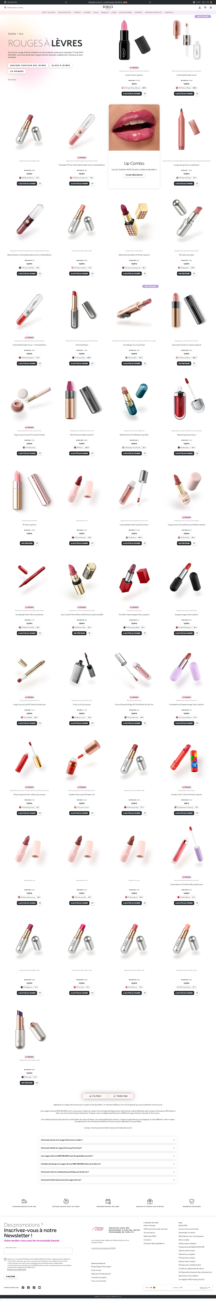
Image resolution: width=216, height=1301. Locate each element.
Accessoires (125, 12)
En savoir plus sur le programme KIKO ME (103, 1248)
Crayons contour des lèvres (28, 65)
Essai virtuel (96, 1270)
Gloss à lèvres (61, 65)
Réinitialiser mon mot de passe (191, 1236)
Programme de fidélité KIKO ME (191, 1247)
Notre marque (149, 1225)
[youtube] (39, 1287)
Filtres (96, 1096)
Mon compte (184, 1240)
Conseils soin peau (98, 1277)
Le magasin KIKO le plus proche (191, 1279)
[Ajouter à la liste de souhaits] (145, 94)
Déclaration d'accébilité (188, 1276)
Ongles (105, 12)
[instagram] (23, 1287)
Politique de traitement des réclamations (195, 1272)
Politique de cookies (187, 1258)
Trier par (122, 1096)
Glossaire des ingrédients (154, 1243)
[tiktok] (34, 1287)
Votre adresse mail (11, 1247)
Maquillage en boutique (101, 1266)
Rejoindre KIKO (150, 1236)
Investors (147, 1240)
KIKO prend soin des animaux (156, 1229)
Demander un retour (187, 1232)
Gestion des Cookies (187, 1261)
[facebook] (28, 1287)
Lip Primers (17, 71)
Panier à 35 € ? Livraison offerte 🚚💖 (107, 2)
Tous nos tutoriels (98, 1281)
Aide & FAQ (183, 1225)
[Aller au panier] (211, 7)
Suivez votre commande (188, 1229)
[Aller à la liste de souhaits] (205, 7)
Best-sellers (49, 12)
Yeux (96, 12)
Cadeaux (169, 12)
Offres (138, 12)
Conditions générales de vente (191, 1268)
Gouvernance (149, 1232)
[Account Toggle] (199, 7)
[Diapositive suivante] (150, 2)
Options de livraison (187, 1250)
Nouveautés (64, 12)
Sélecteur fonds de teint (101, 1274)
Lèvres (77, 12)
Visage (87, 12)
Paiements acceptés (187, 1254)
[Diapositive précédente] (66, 2)
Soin (114, 12)
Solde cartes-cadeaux (187, 1243)
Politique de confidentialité (16, 1269)
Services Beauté (153, 12)
